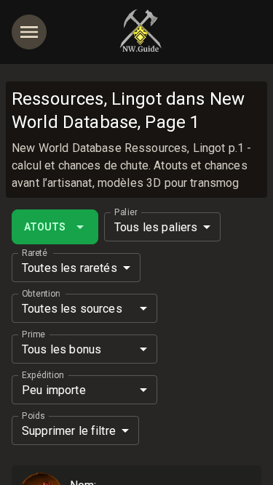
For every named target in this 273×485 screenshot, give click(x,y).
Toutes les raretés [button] (69, 268)
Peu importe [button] (54, 390)
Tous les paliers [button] (155, 227)
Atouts (45, 227)
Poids (33, 416)
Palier (125, 212)
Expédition (42, 375)
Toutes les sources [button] (72, 309)
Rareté (34, 253)
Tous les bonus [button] (61, 349)
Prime (33, 334)
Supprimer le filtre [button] (69, 431)
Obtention (41, 294)
